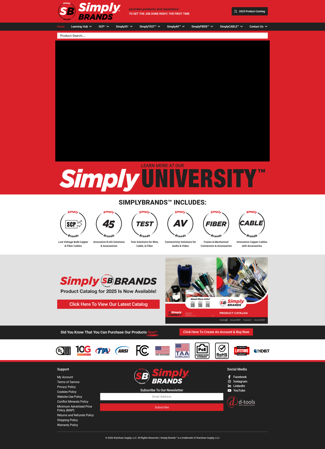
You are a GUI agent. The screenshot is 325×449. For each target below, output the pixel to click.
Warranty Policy (67, 425)
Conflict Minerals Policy (72, 401)
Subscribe (162, 407)
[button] (81, 27)
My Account (65, 377)
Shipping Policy (67, 420)
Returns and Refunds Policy (75, 415)
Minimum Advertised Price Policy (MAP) (74, 408)
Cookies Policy (67, 392)
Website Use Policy (69, 397)
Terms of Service (68, 382)
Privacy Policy (66, 387)
